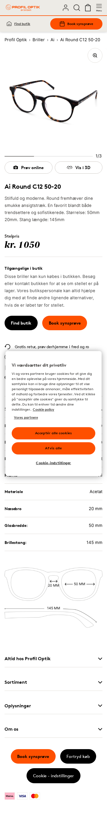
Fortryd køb (78, 756)
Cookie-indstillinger (53, 463)
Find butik (22, 24)
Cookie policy (43, 409)
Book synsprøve (80, 24)
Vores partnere (26, 417)
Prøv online (32, 167)
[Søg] (76, 7)
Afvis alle (53, 448)
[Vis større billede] (95, 55)
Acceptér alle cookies (53, 433)
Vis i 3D (82, 167)
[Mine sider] (65, 8)
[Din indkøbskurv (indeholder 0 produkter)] (88, 7)
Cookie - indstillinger (53, 775)
